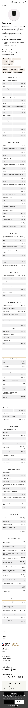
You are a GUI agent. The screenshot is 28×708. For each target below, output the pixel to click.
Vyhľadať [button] (21, 2)
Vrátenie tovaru (5, 663)
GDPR (3, 641)
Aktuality (3, 634)
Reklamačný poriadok (6, 660)
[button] (21, 2)
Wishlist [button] (19, 2)
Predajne (4, 636)
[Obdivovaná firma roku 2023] (6, 645)
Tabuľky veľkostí (5, 654)
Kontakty (3, 638)
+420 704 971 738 (10, 688)
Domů (2, 5)
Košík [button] (25, 1)
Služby (3, 651)
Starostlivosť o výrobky (6, 656)
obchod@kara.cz (9, 686)
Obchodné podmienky (6, 658)
